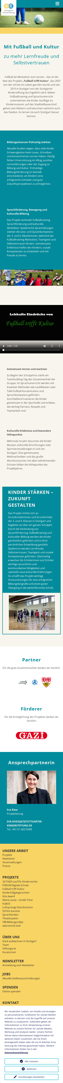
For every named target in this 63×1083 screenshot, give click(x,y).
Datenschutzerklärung (16, 1052)
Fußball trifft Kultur (13, 889)
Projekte (7, 855)
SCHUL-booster (11, 911)
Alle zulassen (31, 1061)
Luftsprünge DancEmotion (17, 907)
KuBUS (6, 903)
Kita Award (8, 896)
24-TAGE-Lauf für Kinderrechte (19, 881)
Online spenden (11, 991)
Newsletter (8, 858)
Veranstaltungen (12, 862)
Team (5, 945)
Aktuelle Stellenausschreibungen (21, 978)
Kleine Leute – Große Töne (17, 900)
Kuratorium (9, 952)
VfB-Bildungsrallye (12, 922)
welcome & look (11, 925)
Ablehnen (32, 1069)
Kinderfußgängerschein (16, 892)
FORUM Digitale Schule (15, 885)
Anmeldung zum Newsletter (18, 965)
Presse (6, 866)
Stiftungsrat (9, 948)
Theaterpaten (10, 918)
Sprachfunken (10, 914)
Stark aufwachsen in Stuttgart (19, 941)
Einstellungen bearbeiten (31, 1076)
